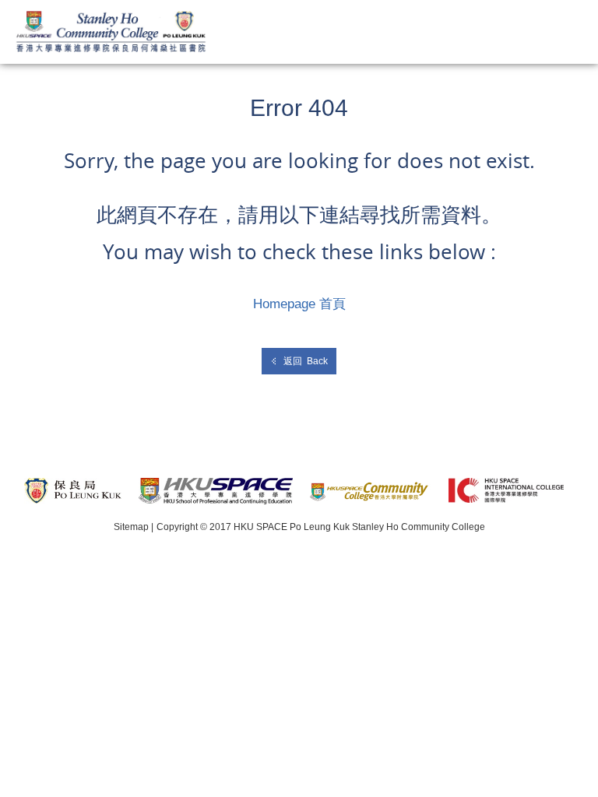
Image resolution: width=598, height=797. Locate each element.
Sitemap (131, 526)
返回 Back (305, 361)
